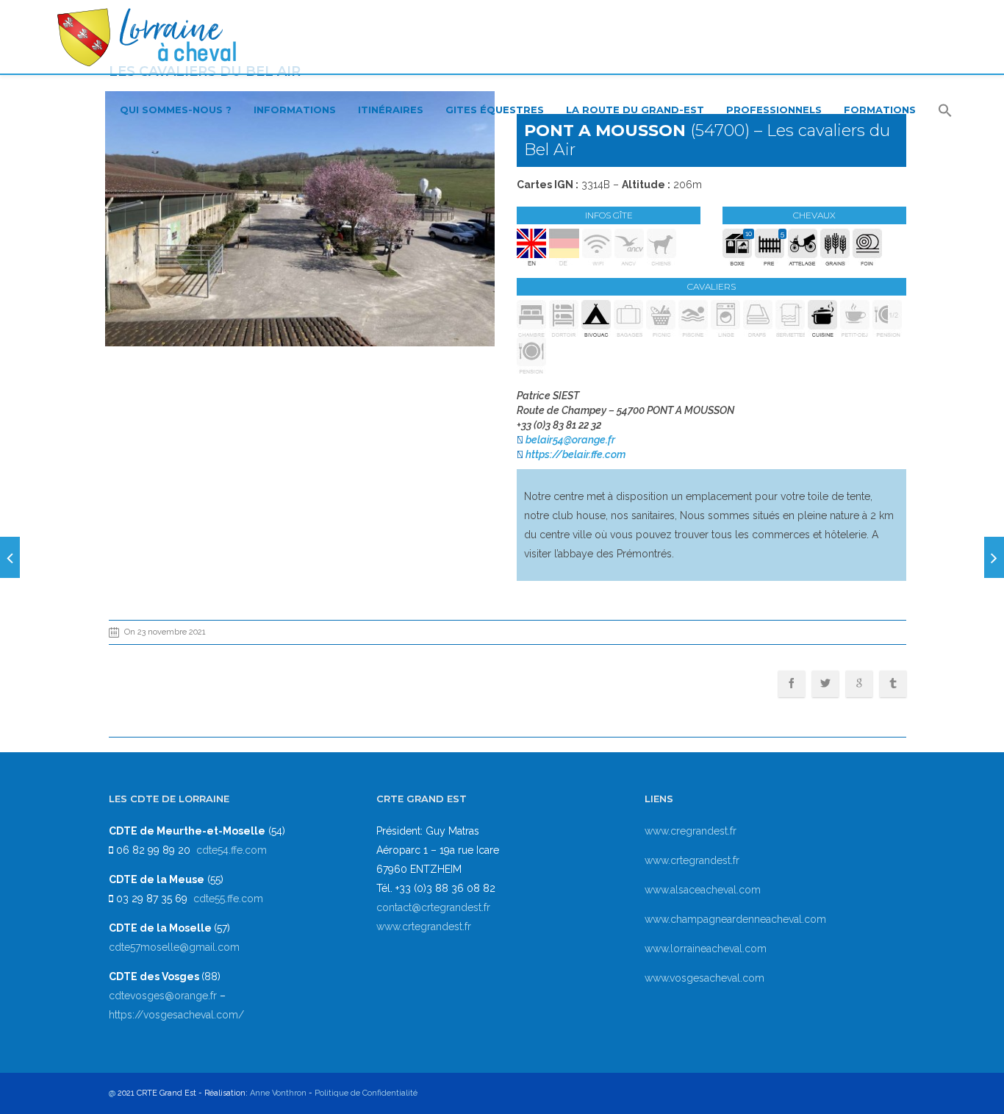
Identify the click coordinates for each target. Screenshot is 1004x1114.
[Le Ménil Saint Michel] (994, 557)
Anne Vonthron (278, 1093)
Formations (880, 109)
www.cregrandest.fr (690, 831)
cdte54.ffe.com (231, 850)
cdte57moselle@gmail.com (174, 947)
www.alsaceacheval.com (703, 890)
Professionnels (774, 109)
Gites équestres (494, 109)
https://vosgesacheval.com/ (176, 1015)
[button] (945, 112)
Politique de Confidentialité (366, 1093)
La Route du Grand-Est (635, 109)
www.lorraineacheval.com (706, 948)
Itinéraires (390, 109)
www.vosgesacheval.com (704, 978)
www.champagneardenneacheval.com (735, 919)
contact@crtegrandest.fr (433, 907)
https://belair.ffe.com (575, 454)
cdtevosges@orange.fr (164, 995)
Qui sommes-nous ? (176, 109)
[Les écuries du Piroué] (10, 557)
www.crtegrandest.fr (423, 926)
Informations (295, 109)
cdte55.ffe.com (228, 898)
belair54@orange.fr (570, 440)
